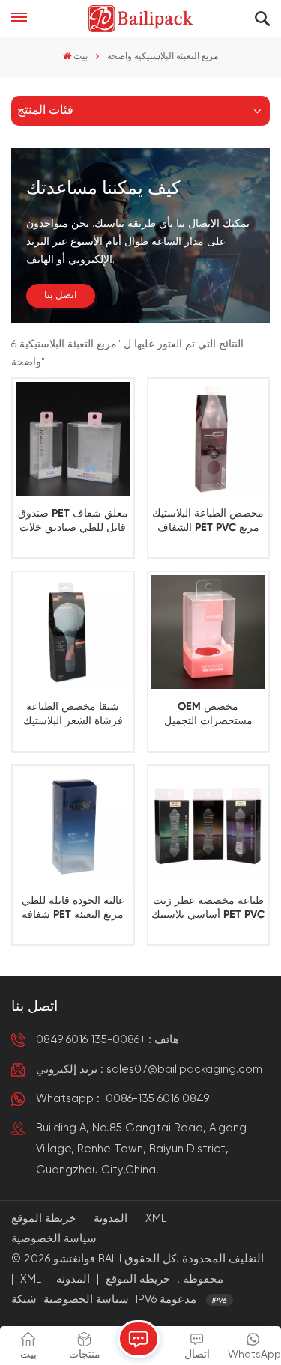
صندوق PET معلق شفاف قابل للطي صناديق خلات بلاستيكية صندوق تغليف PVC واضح (73, 521)
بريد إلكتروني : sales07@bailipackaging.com (149, 1069)
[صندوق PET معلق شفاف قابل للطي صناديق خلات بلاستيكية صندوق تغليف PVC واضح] (73, 439)
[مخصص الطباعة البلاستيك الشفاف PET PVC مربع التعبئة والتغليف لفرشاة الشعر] (208, 439)
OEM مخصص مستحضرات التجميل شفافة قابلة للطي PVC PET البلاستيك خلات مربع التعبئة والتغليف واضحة (208, 715)
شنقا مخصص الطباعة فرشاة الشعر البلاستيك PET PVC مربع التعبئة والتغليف (73, 715)
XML (155, 1218)
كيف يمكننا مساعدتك (103, 189)
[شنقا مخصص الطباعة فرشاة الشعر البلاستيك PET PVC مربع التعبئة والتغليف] (73, 632)
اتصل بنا (60, 295)
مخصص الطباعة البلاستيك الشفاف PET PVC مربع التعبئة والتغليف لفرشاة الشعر (208, 521)
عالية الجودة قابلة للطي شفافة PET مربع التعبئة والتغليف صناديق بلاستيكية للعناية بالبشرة (73, 909)
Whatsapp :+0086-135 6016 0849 (122, 1098)
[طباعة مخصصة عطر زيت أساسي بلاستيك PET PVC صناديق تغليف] (208, 826)
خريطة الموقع (43, 1218)
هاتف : (107, 1039)
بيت (80, 56)
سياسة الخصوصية (54, 1238)
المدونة (110, 1218)
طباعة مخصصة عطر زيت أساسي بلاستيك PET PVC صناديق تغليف (208, 909)
